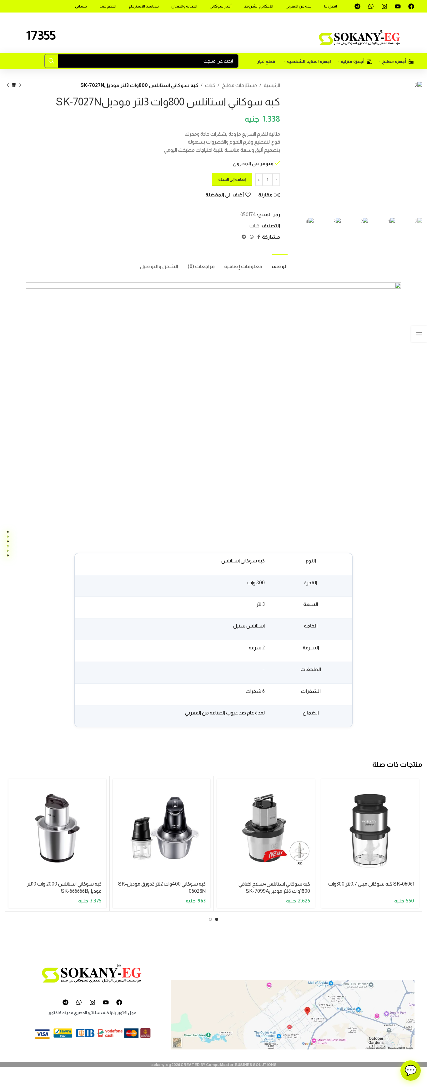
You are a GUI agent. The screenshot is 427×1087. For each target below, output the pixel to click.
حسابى (81, 6)
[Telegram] (357, 6)
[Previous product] (20, 85)
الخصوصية (107, 6)
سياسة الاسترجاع (144, 6)
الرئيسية (272, 85)
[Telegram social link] (244, 237)
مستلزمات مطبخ (239, 85)
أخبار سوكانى (221, 6)
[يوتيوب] (7, 541)
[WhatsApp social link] (251, 237)
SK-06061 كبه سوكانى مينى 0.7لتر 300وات (371, 883)
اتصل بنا (330, 6)
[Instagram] (384, 6)
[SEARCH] (51, 61)
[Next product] (8, 85)
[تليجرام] (7, 555)
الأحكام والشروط (258, 6)
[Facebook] (411, 6)
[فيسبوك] (7, 531)
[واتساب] (7, 545)
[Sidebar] (419, 334)
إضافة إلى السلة (232, 179)
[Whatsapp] (371, 6)
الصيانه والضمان (184, 6)
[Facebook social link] (258, 237)
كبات (210, 85)
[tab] (280, 263)
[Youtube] (398, 6)
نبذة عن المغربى (299, 6)
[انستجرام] (7, 536)
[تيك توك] (7, 550)
